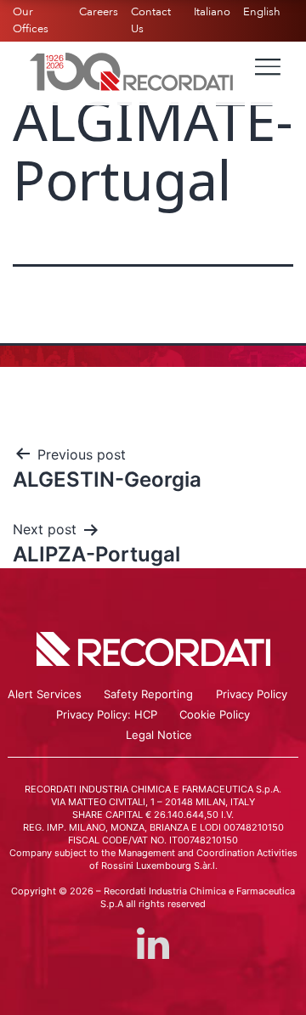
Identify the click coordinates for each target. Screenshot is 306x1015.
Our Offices (30, 20)
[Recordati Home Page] (132, 70)
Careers (98, 12)
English (261, 12)
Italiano (212, 12)
